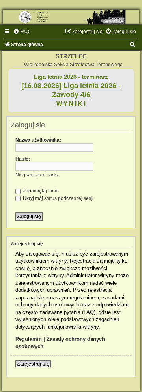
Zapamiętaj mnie (40, 191)
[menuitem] (21, 31)
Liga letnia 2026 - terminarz (71, 77)
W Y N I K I (71, 104)
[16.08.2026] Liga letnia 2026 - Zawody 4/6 (71, 90)
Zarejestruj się (33, 364)
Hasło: (22, 159)
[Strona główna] (71, 17)
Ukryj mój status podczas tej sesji (57, 198)
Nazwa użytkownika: (38, 140)
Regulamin (28, 339)
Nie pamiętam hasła (36, 174)
